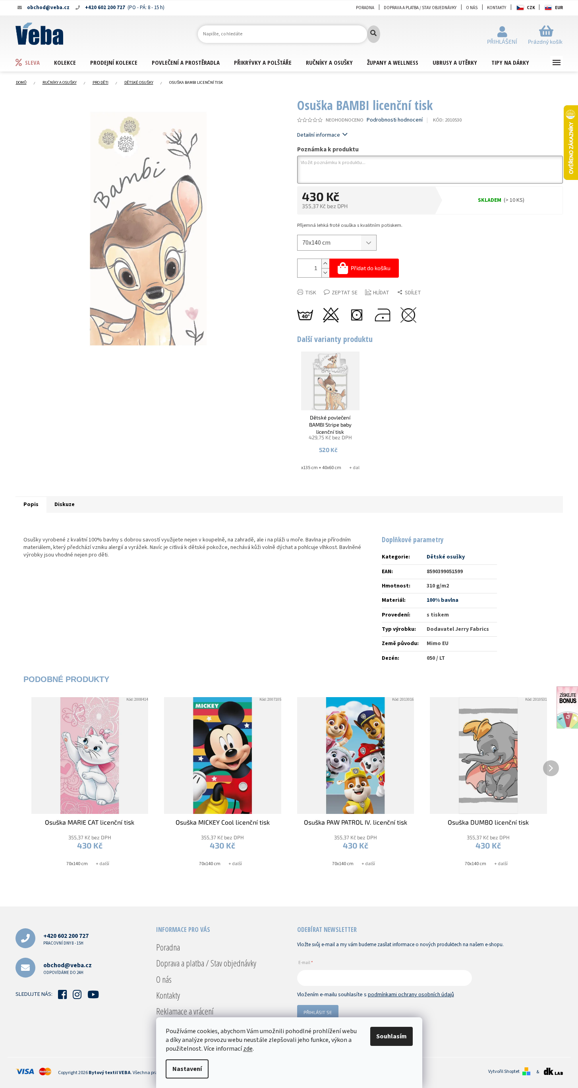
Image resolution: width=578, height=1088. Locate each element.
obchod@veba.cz (67, 968)
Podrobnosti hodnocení (395, 120)
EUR (559, 8)
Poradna (365, 8)
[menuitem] (34, 62)
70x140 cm (77, 863)
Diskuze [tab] (64, 504)
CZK (531, 8)
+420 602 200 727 (66, 938)
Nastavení (187, 1069)
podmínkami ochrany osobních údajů (411, 995)
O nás (471, 8)
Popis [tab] (31, 504)
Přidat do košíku (370, 268)
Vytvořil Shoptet (504, 1072)
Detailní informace (318, 135)
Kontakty (496, 8)
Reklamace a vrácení (185, 1011)
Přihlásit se (317, 1012)
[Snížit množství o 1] (325, 272)
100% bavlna (442, 600)
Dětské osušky (446, 557)
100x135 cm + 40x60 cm (317, 467)
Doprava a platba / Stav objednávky (420, 8)
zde (248, 1048)
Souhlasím (391, 1036)
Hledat (373, 34)
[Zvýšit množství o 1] (325, 263)
